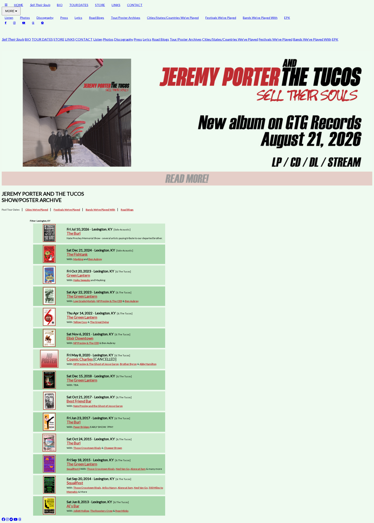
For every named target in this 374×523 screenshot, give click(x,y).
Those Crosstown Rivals (87, 447)
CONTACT (134, 5)
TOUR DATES (78, 5)
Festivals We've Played (220, 17)
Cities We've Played (36, 209)
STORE (100, 5)
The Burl (74, 233)
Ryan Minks (122, 510)
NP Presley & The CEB (109, 301)
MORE (10, 11)
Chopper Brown (113, 447)
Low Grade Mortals (84, 301)
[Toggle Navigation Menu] (6, 5)
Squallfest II (73, 468)
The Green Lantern (82, 296)
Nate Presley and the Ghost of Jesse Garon (98, 406)
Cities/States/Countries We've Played (173, 17)
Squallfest (75, 483)
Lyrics (78, 17)
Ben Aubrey (95, 259)
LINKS (116, 5)
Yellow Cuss (80, 322)
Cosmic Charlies (80, 359)
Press (64, 17)
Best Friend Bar (79, 401)
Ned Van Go (122, 468)
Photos (25, 17)
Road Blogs (96, 17)
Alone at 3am (138, 468)
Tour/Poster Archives (125, 17)
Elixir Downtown (80, 338)
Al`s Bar (73, 506)
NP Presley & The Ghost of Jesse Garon (96, 364)
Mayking (78, 259)
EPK (287, 17)
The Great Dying (99, 322)
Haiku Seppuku (81, 280)
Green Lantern (78, 275)
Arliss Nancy (109, 487)
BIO (60, 5)
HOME (18, 5)
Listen (9, 17)
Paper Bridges (81, 427)
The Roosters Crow (101, 510)
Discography (45, 17)
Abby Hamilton (148, 364)
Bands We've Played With (260, 17)
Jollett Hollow (81, 510)
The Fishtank (77, 254)
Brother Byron (128, 364)
